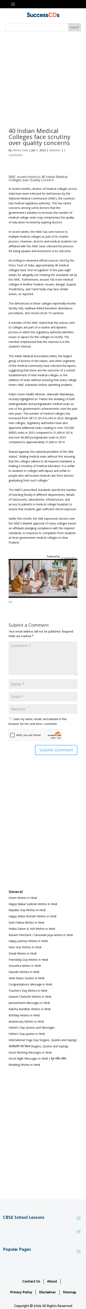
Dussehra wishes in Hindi (25, 966)
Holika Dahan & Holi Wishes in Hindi (32, 929)
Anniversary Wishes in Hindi (26, 1021)
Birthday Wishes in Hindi (24, 1015)
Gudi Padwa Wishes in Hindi (26, 922)
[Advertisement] (43, 77)
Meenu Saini (20, 150)
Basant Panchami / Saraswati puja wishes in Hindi (41, 935)
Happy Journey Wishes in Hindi (28, 941)
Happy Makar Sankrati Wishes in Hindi (33, 904)
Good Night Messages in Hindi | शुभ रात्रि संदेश (37, 1058)
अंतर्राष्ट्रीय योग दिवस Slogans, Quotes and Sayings (38, 1046)
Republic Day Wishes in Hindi (27, 910)
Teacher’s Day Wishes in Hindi (28, 990)
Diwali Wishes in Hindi (23, 953)
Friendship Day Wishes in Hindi (28, 960)
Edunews (55, 150)
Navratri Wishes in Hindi (24, 972)
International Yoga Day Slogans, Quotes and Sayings (43, 1040)
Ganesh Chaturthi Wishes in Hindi (30, 996)
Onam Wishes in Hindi (23, 898)
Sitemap (69, 1292)
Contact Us (31, 1281)
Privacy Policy (21, 1292)
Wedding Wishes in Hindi (24, 1065)
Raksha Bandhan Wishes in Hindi (30, 1009)
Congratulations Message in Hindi (30, 984)
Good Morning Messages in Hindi (30, 1052)
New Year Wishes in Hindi (25, 947)
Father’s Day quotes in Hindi (27, 1034)
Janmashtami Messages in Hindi (29, 1003)
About (52, 1281)
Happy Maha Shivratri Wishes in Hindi (32, 916)
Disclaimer (47, 1292)
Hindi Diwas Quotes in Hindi (27, 978)
